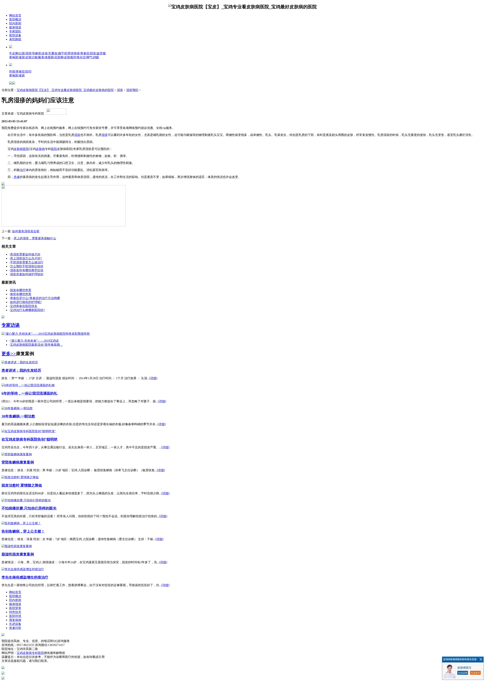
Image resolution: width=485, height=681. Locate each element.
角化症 (81, 57)
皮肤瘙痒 (70, 57)
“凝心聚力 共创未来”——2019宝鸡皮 (34, 340)
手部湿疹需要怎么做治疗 (26, 262)
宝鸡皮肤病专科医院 (30, 652)
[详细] (153, 378)
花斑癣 (58, 57)
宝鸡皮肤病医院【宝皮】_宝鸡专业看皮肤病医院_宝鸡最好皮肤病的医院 (65, 90)
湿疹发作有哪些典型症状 (26, 270)
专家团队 (15, 31)
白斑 (22, 53)
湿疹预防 (132, 90)
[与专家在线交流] (64, 225)
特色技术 (15, 612)
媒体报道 (15, 27)
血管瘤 (101, 53)
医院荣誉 (15, 608)
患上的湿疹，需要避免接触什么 (35, 238)
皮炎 (45, 53)
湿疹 (28, 53)
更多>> (9, 353)
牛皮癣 (13, 53)
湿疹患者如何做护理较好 (26, 274)
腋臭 (41, 57)
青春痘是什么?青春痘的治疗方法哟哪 (35, 298)
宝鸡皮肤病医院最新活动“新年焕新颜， (36, 344)
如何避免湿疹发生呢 (25, 231)
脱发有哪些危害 (20, 290)
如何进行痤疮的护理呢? (26, 302)
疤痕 (12, 71)
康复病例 (15, 620)
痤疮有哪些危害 (20, 294)
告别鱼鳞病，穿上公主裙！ (23, 531)
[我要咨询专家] (56, 113)
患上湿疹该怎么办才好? (26, 258)
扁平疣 (62, 53)
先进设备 (15, 624)
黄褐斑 (13, 57)
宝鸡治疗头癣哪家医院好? (27, 310)
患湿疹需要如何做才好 (25, 254)
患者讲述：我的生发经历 (21, 370)
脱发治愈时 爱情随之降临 (22, 485)
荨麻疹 (36, 53)
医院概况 (15, 19)
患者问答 (15, 628)
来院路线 (15, 39)
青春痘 (84, 53)
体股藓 (49, 57)
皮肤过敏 (31, 57)
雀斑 (22, 57)
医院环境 (15, 616)
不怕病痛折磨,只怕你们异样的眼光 (29, 508)
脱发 (93, 53)
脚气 (89, 57)
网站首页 (15, 15)
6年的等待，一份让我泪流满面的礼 (29, 393)
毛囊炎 (52, 53)
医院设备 (15, 35)
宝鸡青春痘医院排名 (23, 306)
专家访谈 (11, 325)
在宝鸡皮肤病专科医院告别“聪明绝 (29, 439)
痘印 (28, 71)
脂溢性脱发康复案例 (18, 554)
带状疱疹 (74, 53)
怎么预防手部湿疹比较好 (26, 266)
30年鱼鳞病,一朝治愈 (18, 416)
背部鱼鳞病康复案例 (18, 462)
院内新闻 (15, 23)
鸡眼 (96, 57)
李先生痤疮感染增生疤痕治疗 (25, 577)
